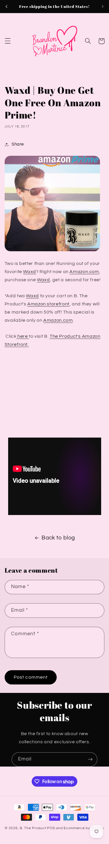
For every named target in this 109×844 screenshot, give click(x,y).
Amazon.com (84, 271)
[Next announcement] (102, 6)
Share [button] (18, 144)
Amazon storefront (48, 304)
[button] (7, 41)
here (23, 336)
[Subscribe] (90, 759)
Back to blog (58, 538)
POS (51, 828)
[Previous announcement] (6, 6)
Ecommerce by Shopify (84, 828)
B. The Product (33, 828)
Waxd (29, 271)
